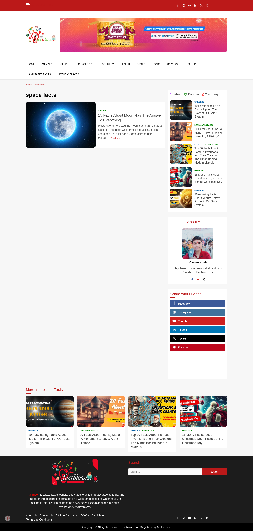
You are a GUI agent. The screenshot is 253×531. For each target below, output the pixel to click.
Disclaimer (98, 515)
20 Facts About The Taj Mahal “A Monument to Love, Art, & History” (181, 131)
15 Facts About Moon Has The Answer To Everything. (61, 125)
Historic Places (68, 74)
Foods (156, 64)
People (198, 144)
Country (108, 64)
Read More (116, 138)
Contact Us (46, 515)
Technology (83, 64)
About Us (31, 515)
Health (125, 64)
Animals (46, 64)
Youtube (191, 64)
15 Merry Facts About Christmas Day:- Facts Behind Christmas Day (181, 177)
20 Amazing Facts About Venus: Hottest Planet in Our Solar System (181, 198)
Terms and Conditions (39, 519)
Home (31, 64)
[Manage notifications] (7, 518)
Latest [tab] (177, 94)
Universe (173, 64)
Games (140, 64)
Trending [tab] (211, 94)
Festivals (199, 171)
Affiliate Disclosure (67, 515)
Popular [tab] (193, 94)
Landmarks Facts (39, 74)
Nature (63, 64)
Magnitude (146, 527)
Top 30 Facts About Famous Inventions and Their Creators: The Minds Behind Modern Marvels (181, 154)
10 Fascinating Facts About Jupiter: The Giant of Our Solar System (181, 110)
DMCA (85, 515)
